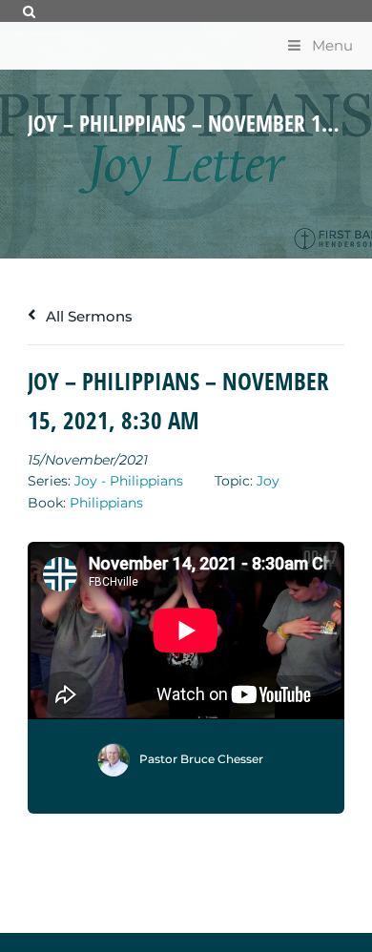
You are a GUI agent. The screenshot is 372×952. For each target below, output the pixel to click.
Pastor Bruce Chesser (201, 759)
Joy (268, 480)
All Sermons (87, 316)
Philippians (106, 502)
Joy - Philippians (128, 480)
